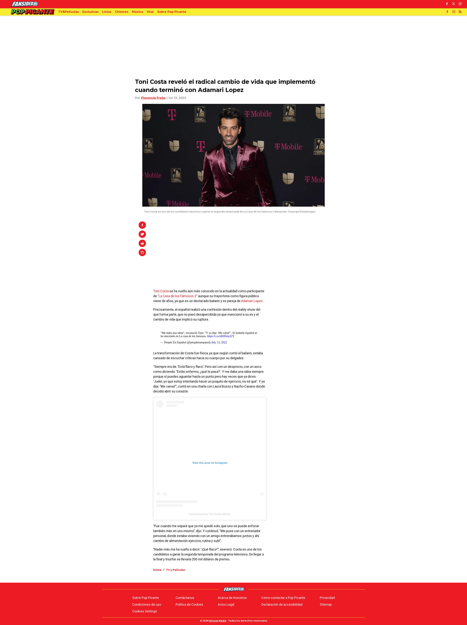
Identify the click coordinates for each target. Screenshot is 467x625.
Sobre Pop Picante (145, 598)
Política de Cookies (189, 604)
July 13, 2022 (219, 342)
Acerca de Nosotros (232, 598)
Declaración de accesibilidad (281, 604)
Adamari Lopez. (252, 301)
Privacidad (327, 598)
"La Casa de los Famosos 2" (177, 296)
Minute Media (217, 620)
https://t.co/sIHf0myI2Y (220, 336)
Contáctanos (185, 598)
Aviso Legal (226, 604)
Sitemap (326, 604)
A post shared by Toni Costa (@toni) (210, 514)
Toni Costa (161, 291)
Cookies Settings (144, 611)
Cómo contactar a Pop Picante (283, 598)
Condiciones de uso (146, 604)
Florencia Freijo (153, 98)
